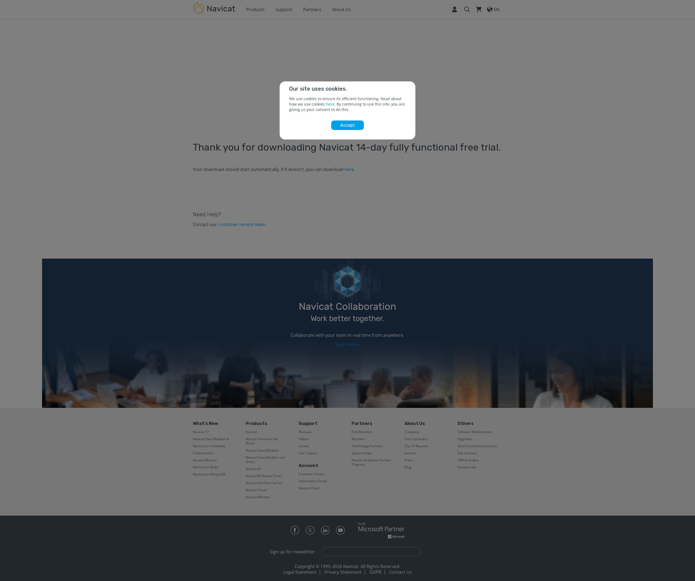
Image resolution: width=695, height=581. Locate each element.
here (330, 104)
